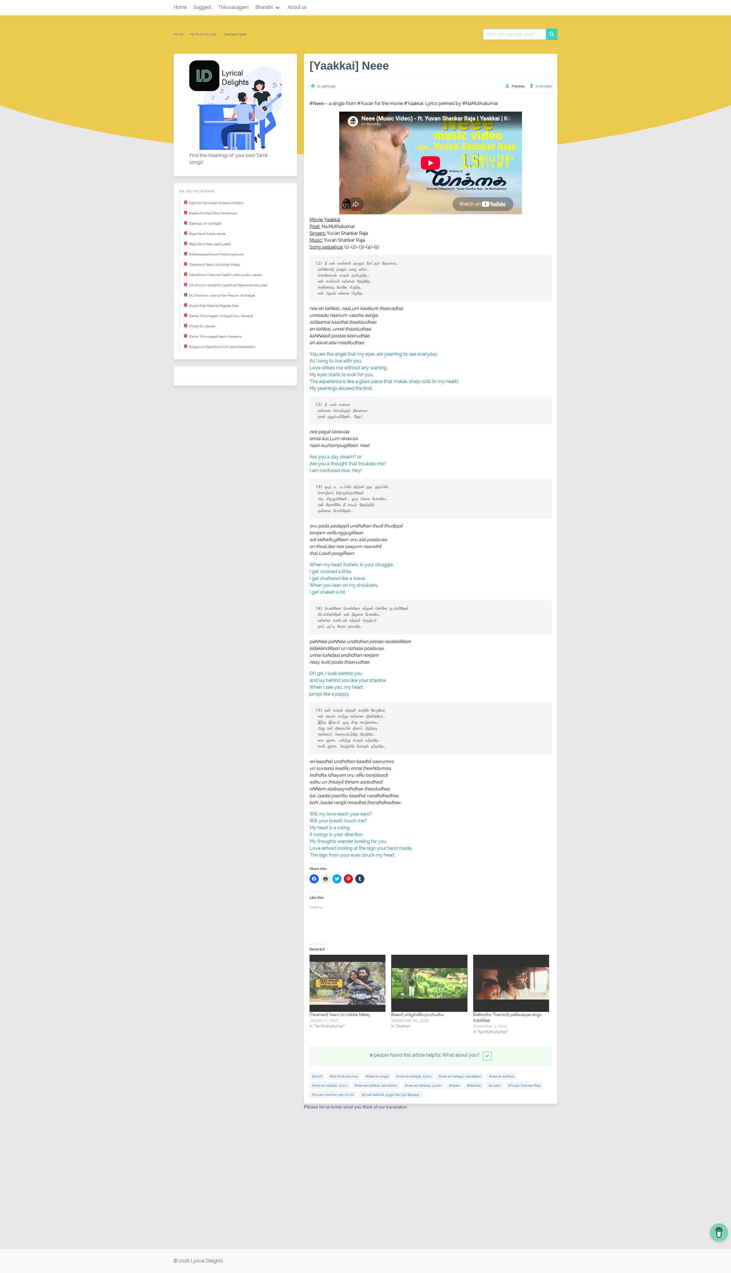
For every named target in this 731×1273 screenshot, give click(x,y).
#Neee (454, 1085)
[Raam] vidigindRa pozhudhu (417, 1014)
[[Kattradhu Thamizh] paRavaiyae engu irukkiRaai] (511, 983)
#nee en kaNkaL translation (376, 1085)
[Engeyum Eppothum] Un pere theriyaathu (222, 347)
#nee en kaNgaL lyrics (413, 1076)
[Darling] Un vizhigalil (205, 223)
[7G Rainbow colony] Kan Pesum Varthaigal (222, 295)
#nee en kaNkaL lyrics (329, 1085)
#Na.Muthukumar (344, 1076)
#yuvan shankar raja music (333, 1095)
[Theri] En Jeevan (202, 326)
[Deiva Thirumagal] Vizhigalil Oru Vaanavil (221, 316)
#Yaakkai (474, 1085)
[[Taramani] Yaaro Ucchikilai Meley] (347, 983)
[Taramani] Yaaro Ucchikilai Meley (214, 265)
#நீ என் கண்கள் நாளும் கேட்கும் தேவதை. (391, 1095)
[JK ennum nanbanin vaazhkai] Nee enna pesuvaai (228, 285)
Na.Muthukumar (203, 34)
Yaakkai (332, 219)
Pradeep (518, 86)
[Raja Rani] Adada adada (207, 234)
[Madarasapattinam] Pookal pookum (216, 254)
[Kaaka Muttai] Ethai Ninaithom (213, 213)
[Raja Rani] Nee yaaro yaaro (210, 244)
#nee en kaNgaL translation (460, 1076)
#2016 (317, 1076)
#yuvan (495, 1085)
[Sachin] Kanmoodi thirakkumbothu (216, 203)
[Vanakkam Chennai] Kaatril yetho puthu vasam (225, 275)
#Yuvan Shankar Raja (524, 1085)
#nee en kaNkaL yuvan (423, 1085)
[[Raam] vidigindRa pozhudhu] (429, 983)
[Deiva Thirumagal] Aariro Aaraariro (215, 337)
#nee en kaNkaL (502, 1076)
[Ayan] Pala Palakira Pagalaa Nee (214, 306)
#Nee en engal (377, 1076)
